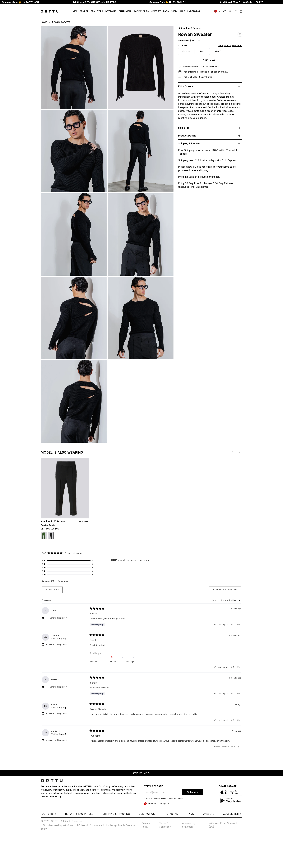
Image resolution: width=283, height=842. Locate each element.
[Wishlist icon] (224, 11)
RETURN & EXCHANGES (79, 813)
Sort (214, 600)
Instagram (171, 813)
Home (44, 22)
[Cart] (240, 11)
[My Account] (236, 11)
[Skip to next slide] (239, 452)
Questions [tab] (62, 582)
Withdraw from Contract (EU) (223, 825)
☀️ (20, 2)
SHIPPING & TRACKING (116, 813)
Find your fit (224, 45)
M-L (202, 51)
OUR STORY (49, 813)
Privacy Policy (146, 825)
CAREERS (208, 813)
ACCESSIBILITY (232, 813)
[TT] (217, 11)
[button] (189, 28)
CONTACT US (147, 813)
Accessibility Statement (189, 825)
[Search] (230, 11)
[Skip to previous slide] (232, 452)
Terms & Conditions (165, 825)
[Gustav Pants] (65, 488)
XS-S (184, 51)
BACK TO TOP (140, 773)
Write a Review (228, 590)
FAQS (190, 813)
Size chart (237, 45)
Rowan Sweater (61, 22)
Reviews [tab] (48, 582)
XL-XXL (218, 51)
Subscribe (192, 792)
